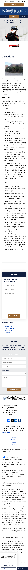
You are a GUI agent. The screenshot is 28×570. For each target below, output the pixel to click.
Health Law (7, 332)
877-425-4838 (12, 410)
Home (4, 16)
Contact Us (14, 16)
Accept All (8, 562)
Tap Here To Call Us (14, 4)
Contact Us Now (14, 316)
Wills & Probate (9, 328)
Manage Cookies (17, 459)
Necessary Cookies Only (8, 566)
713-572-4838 (10, 412)
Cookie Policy (7, 459)
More (23, 16)
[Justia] (19, 420)
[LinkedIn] (15, 420)
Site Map (14, 442)
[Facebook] (8, 420)
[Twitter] (12, 420)
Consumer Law (8, 330)
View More (5, 432)
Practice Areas (7, 322)
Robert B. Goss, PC (19, 562)
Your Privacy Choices (12, 457)
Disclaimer (14, 440)
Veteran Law (8, 326)
